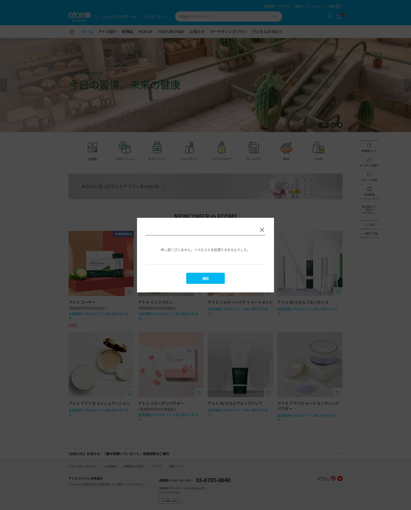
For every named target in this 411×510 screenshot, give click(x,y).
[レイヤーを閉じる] (262, 229)
